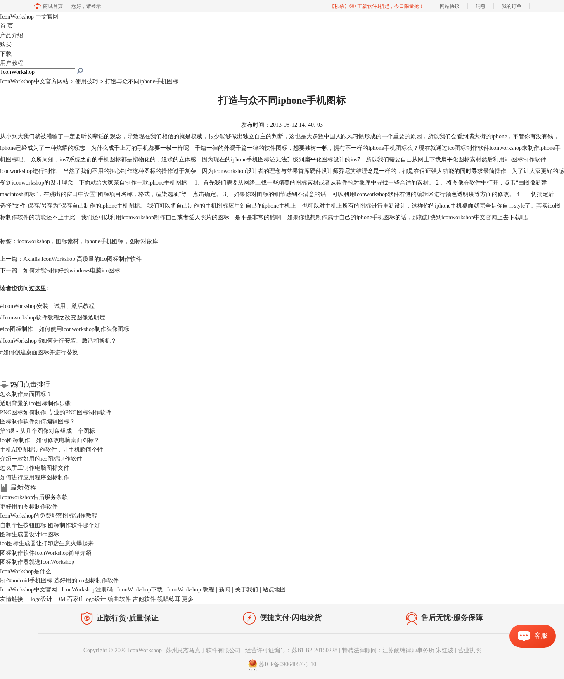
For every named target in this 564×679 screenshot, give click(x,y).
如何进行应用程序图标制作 (34, 477)
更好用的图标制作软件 (29, 507)
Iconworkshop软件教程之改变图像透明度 (52, 318)
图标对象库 (143, 241)
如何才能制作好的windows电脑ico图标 (71, 270)
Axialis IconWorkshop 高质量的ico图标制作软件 (82, 259)
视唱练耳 (168, 599)
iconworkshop (33, 241)
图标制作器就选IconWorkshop (37, 562)
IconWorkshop (29, 17)
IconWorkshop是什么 (25, 571)
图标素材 (67, 241)
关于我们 (246, 590)
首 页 (6, 26)
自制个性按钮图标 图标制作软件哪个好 (50, 525)
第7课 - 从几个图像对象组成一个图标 (47, 431)
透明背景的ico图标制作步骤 (35, 403)
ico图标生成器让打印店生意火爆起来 (47, 543)
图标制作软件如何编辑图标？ (37, 422)
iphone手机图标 (104, 241)
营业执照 (469, 650)
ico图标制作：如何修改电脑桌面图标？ (50, 440)
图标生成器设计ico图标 (29, 534)
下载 (6, 54)
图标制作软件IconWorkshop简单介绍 (46, 553)
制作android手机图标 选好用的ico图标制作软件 (59, 580)
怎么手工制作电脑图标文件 (34, 468)
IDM (59, 599)
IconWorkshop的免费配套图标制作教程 (48, 516)
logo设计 (41, 599)
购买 (6, 44)
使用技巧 (86, 81)
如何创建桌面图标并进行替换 (39, 352)
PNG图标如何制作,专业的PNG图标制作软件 (55, 412)
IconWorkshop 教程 (190, 590)
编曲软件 (119, 599)
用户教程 (11, 63)
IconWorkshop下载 (140, 590)
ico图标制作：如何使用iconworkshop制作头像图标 (64, 329)
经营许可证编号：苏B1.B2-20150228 (291, 650)
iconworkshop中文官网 (469, 217)
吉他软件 (144, 599)
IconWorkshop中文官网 (28, 590)
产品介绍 (11, 35)
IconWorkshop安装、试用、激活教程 (47, 306)
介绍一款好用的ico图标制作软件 (41, 459)
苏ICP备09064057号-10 (287, 665)
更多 (188, 599)
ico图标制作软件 (468, 148)
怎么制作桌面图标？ (26, 394)
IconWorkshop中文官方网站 (34, 81)
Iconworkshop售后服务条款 (34, 497)
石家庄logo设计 (86, 599)
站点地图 (274, 590)
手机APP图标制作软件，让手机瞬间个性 (51, 450)
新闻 (224, 590)
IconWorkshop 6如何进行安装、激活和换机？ (58, 341)
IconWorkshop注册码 (87, 590)
